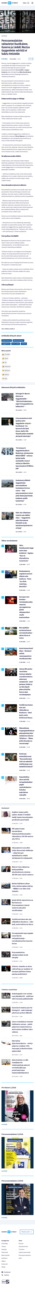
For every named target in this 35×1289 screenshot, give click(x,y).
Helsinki (23, 344)
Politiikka (4, 59)
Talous (3, 1247)
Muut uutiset (5, 1255)
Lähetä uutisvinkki (24, 1252)
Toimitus (21, 1249)
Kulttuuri (4, 1258)
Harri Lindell (15, 344)
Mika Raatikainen (18, 340)
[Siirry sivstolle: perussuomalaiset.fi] (8, 1281)
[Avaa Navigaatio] (32, 3)
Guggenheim (6, 344)
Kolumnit (4, 1264)
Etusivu (21, 1244)
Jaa (30, 59)
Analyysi (4, 1249)
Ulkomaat (4, 1252)
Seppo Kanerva (6, 340)
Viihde (3, 1267)
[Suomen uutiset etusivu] (9, 3)
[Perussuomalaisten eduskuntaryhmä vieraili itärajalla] (5, 956)
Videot (3, 1261)
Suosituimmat (23, 1247)
